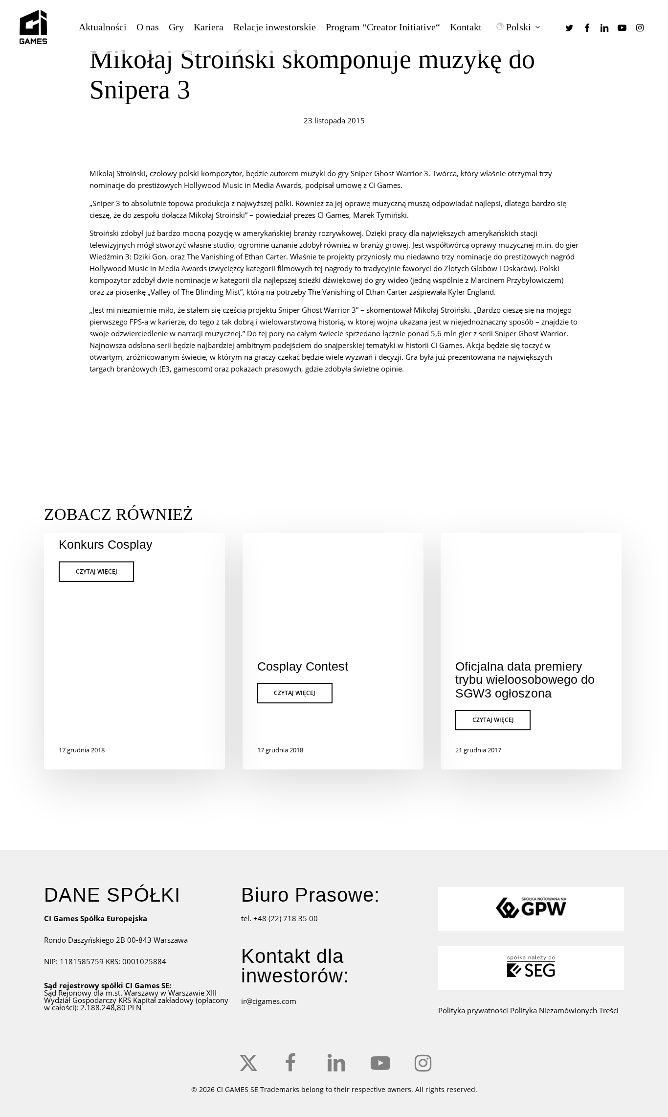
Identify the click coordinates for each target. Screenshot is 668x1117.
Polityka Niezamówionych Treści (564, 1010)
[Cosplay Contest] (333, 651)
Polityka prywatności (474, 1010)
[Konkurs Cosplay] (134, 651)
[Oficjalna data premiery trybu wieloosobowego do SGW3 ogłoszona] (531, 651)
